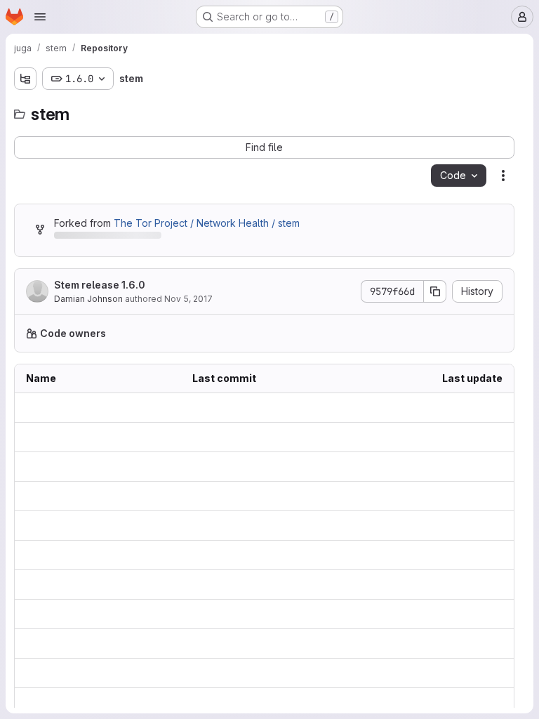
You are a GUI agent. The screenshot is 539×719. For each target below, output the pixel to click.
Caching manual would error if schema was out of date (264, 614)
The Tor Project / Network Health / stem (207, 223)
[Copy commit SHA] (435, 291)
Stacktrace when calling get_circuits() (264, 467)
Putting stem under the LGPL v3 (264, 555)
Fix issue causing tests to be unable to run (264, 673)
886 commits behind (101, 238)
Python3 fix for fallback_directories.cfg (264, 585)
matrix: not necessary (241, 526)
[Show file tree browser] (25, 78)
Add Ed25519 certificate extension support (264, 643)
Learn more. (438, 333)
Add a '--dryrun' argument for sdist (264, 702)
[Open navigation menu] (40, 17)
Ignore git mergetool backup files (264, 496)
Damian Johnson (88, 298)
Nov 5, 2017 (188, 298)
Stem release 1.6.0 (99, 285)
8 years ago (474, 408)
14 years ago (473, 555)
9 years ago (474, 496)
